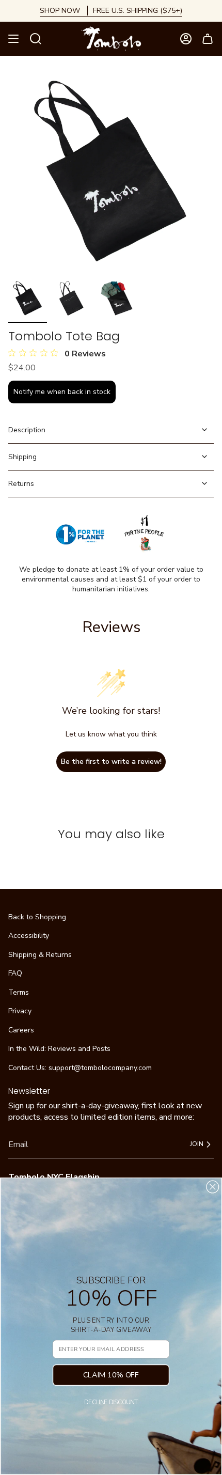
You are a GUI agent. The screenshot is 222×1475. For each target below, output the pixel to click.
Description (26, 430)
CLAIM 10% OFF (111, 1374)
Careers (21, 1030)
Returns (21, 484)
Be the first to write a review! (111, 761)
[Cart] (207, 38)
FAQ (15, 973)
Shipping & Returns (40, 955)
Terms (18, 992)
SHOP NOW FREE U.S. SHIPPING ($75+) (111, 10)
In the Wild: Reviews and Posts (59, 1049)
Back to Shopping (37, 917)
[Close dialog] (212, 1187)
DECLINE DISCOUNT (110, 1403)
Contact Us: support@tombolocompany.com (80, 1068)
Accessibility (28, 935)
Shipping (22, 457)
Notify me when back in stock (61, 392)
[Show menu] (13, 38)
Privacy (19, 1011)
